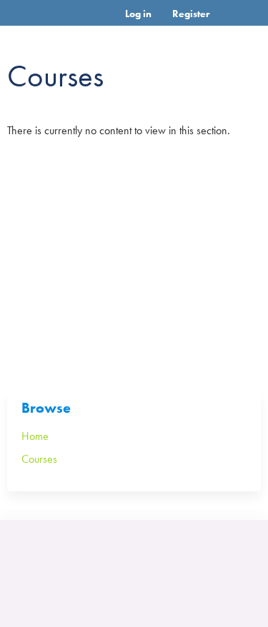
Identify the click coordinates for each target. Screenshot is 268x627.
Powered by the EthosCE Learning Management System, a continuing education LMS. (210, 558)
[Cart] (226, 21)
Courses (39, 458)
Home (35, 435)
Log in (138, 14)
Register (190, 14)
